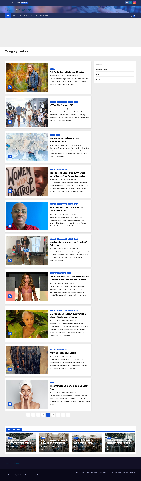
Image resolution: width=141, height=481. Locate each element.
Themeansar (41, 475)
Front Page (133, 472)
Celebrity (53, 101)
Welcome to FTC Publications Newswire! (31, 16)
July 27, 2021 (56, 214)
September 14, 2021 (58, 75)
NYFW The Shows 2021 (61, 105)
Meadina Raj (68, 356)
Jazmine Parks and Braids (63, 353)
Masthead (92, 477)
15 (53, 415)
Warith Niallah (71, 179)
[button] (131, 16)
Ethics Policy (102, 472)
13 (43, 415)
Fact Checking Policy (114, 472)
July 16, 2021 (56, 283)
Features (125, 472)
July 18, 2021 (56, 249)
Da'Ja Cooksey (69, 283)
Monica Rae (72, 109)
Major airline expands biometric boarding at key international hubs (119, 442)
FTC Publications (74, 75)
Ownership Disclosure (103, 477)
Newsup (32, 475)
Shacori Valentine (71, 249)
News (76, 101)
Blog (82, 472)
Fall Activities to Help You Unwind (67, 72)
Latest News (83, 477)
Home (77, 472)
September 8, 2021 (58, 145)
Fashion (52, 68)
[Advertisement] (70, 32)
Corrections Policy (91, 472)
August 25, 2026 (16, 446)
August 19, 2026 (82, 446)
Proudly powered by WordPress (14, 475)
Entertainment (62, 101)
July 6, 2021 (55, 320)
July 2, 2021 (55, 392)
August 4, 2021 (57, 179)
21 (63, 415)
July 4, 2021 (55, 356)
